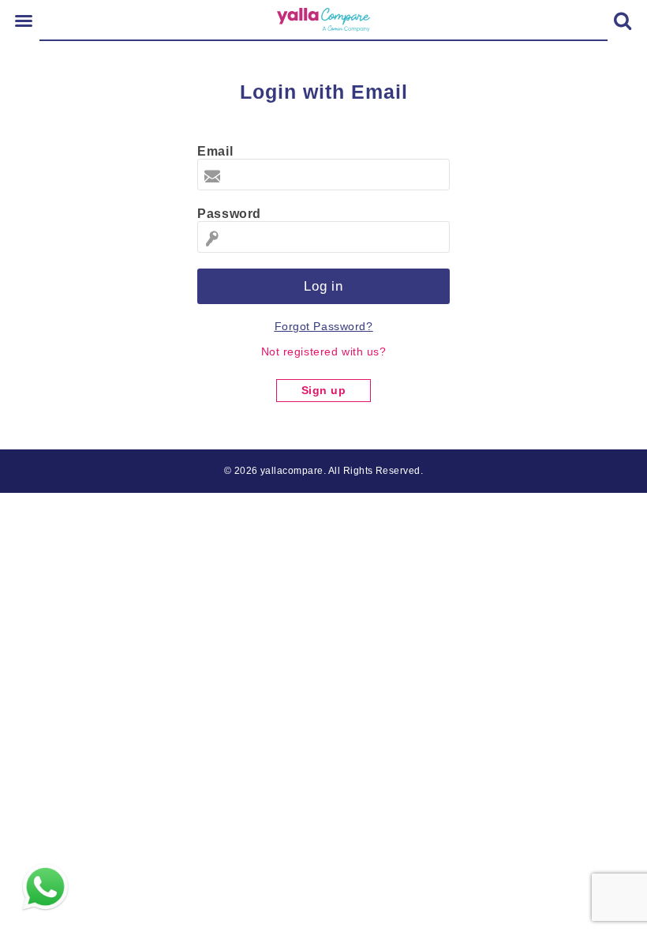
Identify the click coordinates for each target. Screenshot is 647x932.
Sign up (323, 390)
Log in (323, 286)
